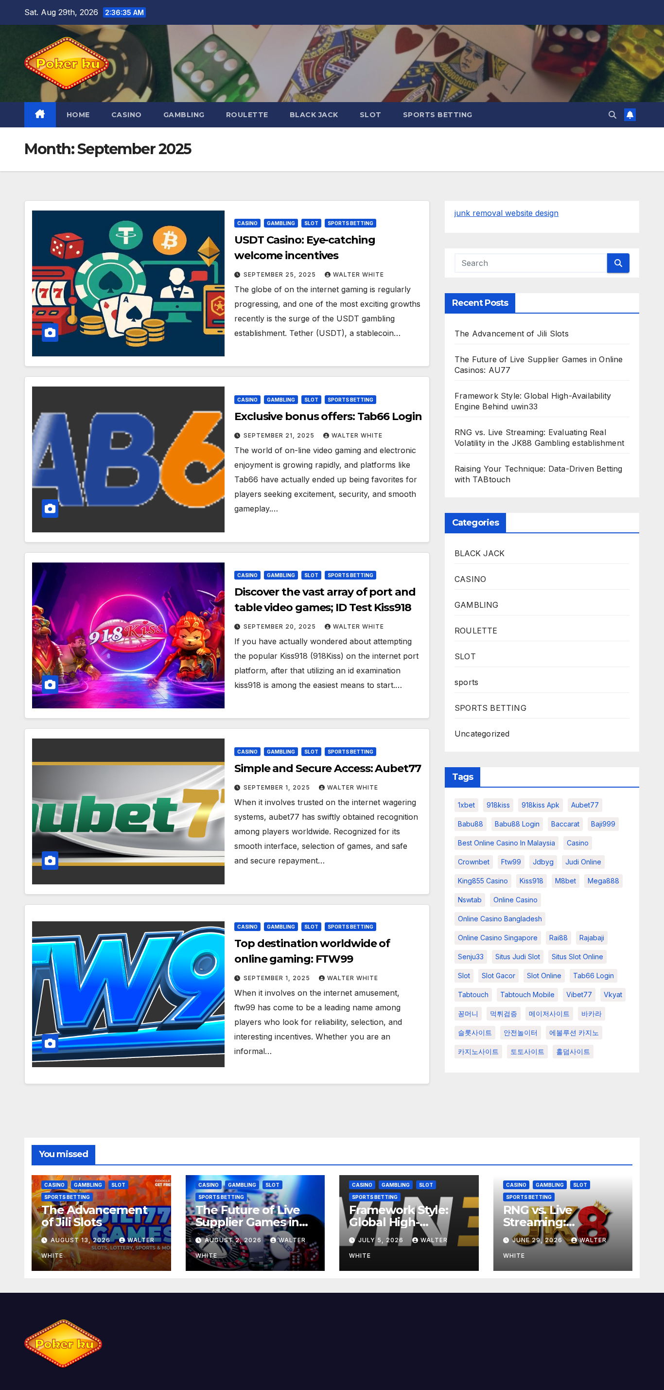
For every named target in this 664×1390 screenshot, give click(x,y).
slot (464, 975)
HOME (78, 114)
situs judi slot (517, 956)
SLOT (371, 114)
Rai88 (558, 937)
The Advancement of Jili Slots (511, 333)
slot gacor (498, 975)
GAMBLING (184, 114)
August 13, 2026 (81, 1240)
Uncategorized (482, 734)
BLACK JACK (314, 114)
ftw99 (511, 862)
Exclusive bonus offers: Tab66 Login (328, 416)
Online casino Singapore (498, 937)
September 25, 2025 (281, 274)
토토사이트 (527, 1051)
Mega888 (603, 881)
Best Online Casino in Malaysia (506, 843)
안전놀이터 (521, 1032)
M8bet (565, 881)
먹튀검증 (503, 1013)
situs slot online (577, 956)
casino (578, 843)
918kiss (498, 805)
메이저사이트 (549, 1013)
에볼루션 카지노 (574, 1032)
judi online (583, 862)
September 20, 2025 (281, 626)
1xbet (466, 805)
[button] (612, 115)
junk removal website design (506, 213)
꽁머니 (468, 1013)
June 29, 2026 (538, 1240)
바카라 (591, 1013)
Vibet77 (579, 994)
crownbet (473, 862)
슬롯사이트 (475, 1032)
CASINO (126, 114)
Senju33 (471, 956)
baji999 (603, 824)
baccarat (565, 824)
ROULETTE (247, 114)
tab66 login (593, 975)
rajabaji (591, 937)
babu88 (470, 824)
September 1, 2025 (278, 787)
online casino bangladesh (500, 919)
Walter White (358, 274)
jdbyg (543, 862)
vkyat (613, 994)
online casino (515, 900)
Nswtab (470, 900)
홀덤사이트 (573, 1051)
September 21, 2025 (280, 435)
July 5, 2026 (381, 1240)
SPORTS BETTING (437, 114)
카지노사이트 (478, 1051)
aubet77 (585, 805)
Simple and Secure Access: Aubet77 (327, 768)
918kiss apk (540, 805)
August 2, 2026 (234, 1240)
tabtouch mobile (527, 994)
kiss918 (531, 881)
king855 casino (483, 881)
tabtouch (473, 994)
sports (466, 682)
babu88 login (517, 824)
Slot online (544, 975)
